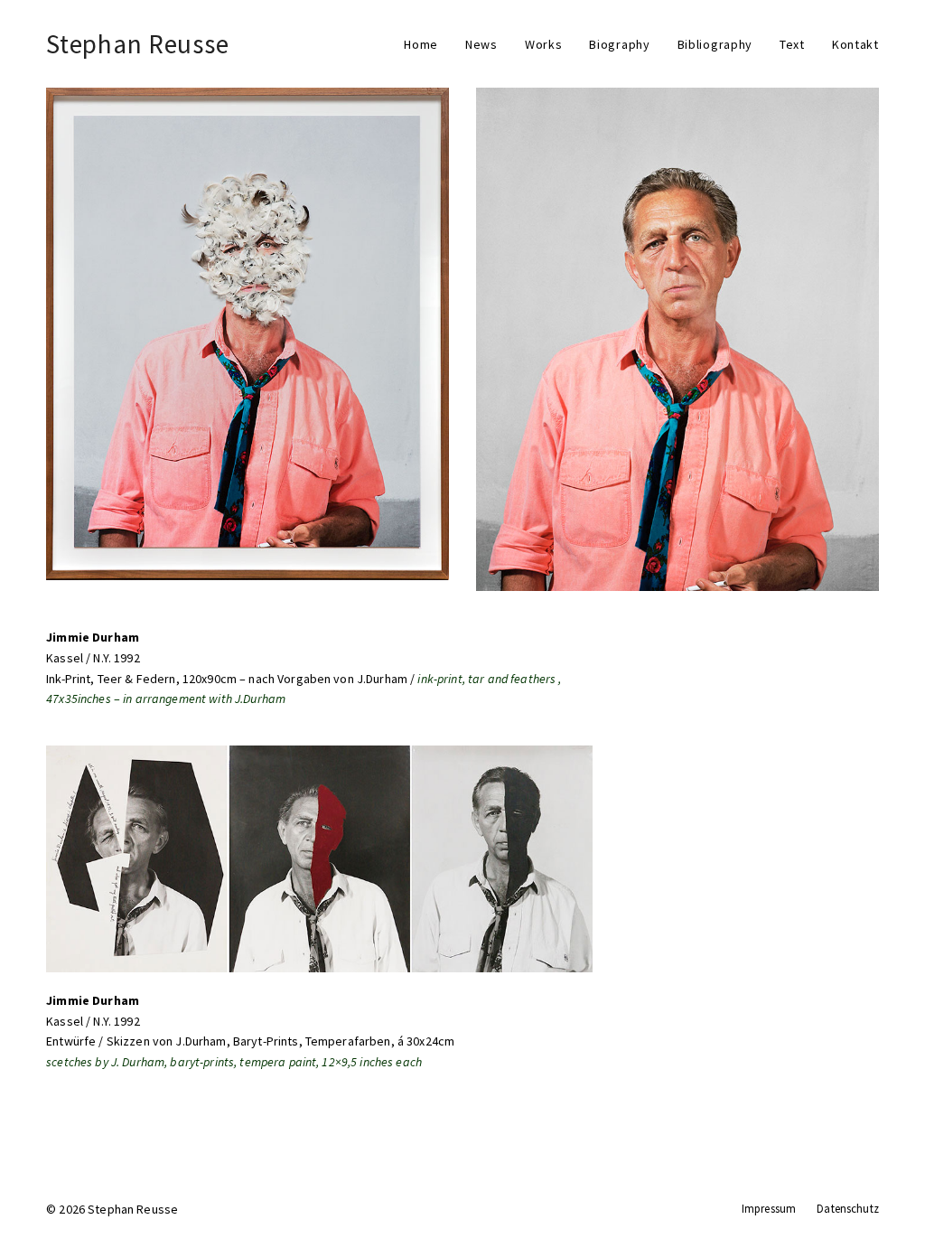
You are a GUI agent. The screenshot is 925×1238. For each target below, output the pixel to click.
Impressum (769, 1208)
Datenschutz (848, 1208)
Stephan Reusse (137, 44)
